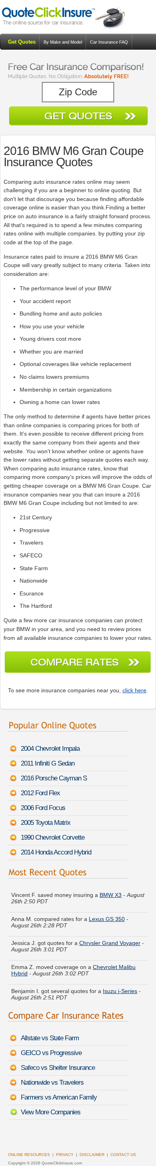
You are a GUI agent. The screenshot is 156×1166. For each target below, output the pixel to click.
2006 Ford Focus (43, 808)
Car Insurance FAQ (109, 42)
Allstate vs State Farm (50, 1038)
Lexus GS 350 (107, 916)
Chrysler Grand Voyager (109, 940)
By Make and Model (63, 42)
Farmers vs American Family (59, 1097)
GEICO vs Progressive (51, 1053)
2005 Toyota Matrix (45, 822)
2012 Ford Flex (40, 793)
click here (134, 690)
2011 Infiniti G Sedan (47, 763)
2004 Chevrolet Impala (50, 748)
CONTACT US (123, 1154)
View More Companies (50, 1112)
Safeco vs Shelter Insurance (58, 1068)
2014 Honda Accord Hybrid (56, 852)
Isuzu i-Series (120, 988)
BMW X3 (111, 892)
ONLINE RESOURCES (29, 1154)
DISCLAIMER (92, 1154)
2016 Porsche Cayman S (54, 778)
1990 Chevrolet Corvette (52, 837)
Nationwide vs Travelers (52, 1082)
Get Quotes (22, 42)
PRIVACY (65, 1154)
